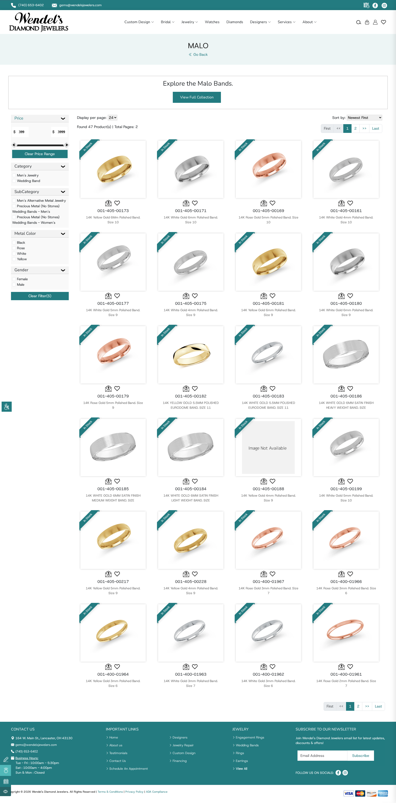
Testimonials (118, 753)
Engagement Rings (250, 737)
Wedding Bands (247, 745)
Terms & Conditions (110, 792)
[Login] (367, 22)
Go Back (200, 54)
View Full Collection (197, 97)
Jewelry (188, 22)
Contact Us (117, 760)
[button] (117, 203)
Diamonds (234, 22)
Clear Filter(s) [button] (39, 296)
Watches (212, 22)
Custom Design (137, 22)
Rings (240, 753)
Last (375, 128)
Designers (258, 22)
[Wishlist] (383, 22)
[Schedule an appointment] (366, 5)
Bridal (166, 22)
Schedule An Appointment (128, 768)
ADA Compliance (157, 792)
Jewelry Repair (183, 745)
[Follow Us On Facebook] (375, 5)
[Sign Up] (375, 22)
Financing (180, 760)
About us (115, 745)
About (307, 22)
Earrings (242, 760)
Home (113, 737)
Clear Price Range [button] (40, 153)
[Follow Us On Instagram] (384, 5)
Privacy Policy (134, 792)
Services (285, 22)
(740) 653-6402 (26, 751)
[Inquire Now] (108, 203)
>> (364, 128)
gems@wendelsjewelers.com (36, 745)
